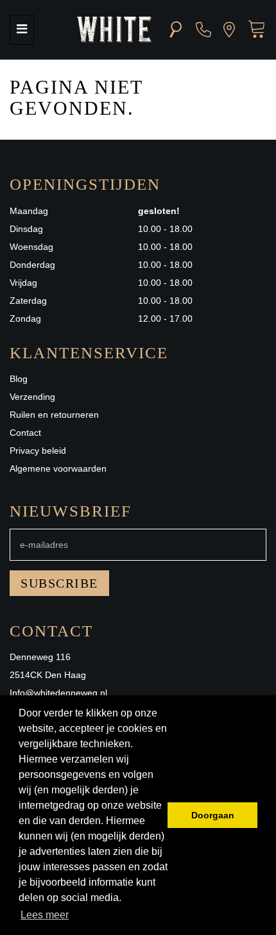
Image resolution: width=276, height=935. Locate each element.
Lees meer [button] (45, 914)
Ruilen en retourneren (54, 415)
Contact (25, 432)
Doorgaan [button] (212, 815)
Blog (19, 379)
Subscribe (59, 583)
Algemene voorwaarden (58, 468)
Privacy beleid (38, 450)
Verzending (32, 397)
